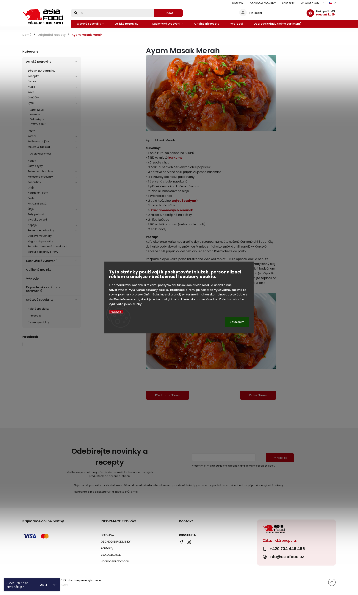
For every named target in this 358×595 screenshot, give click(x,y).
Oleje (31, 187)
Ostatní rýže (37, 119)
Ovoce (32, 81)
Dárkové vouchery (40, 236)
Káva (31, 92)
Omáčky (33, 97)
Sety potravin (36, 214)
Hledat (168, 13)
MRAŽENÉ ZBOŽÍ (37, 203)
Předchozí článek (167, 395)
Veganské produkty (40, 241)
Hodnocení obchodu (115, 561)
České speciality (38, 322)
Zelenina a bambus (40, 171)
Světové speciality (40, 300)
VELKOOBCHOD (310, 3)
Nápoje (32, 225)
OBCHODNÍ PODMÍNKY (263, 3)
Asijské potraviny (38, 62)
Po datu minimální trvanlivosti (47, 246)
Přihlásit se (280, 457)
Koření (32, 136)
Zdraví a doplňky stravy (43, 252)
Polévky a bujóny (39, 141)
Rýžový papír (37, 123)
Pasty (31, 131)
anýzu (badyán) (185, 201)
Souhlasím (237, 322)
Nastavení (116, 311)
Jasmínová (37, 109)
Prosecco (36, 315)
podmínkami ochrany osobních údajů (252, 465)
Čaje (31, 209)
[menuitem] (90, 24)
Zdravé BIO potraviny (41, 71)
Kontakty (288, 3)
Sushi (31, 198)
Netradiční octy (38, 193)
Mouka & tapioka (39, 147)
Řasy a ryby (35, 166)
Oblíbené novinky (38, 270)
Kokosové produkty (40, 177)
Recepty (33, 76)
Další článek (258, 395)
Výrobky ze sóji (37, 219)
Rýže (31, 103)
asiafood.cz (188, 541)
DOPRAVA (238, 3)
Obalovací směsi (40, 153)
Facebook (181, 541)
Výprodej (32, 279)
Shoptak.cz (62, 584)
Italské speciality (38, 309)
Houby (32, 161)
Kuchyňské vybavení (41, 261)
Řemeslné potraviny (41, 230)
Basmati (35, 114)
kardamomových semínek (172, 210)
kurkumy (175, 157)
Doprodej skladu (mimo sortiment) (43, 289)
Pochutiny (34, 182)
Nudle (31, 87)
